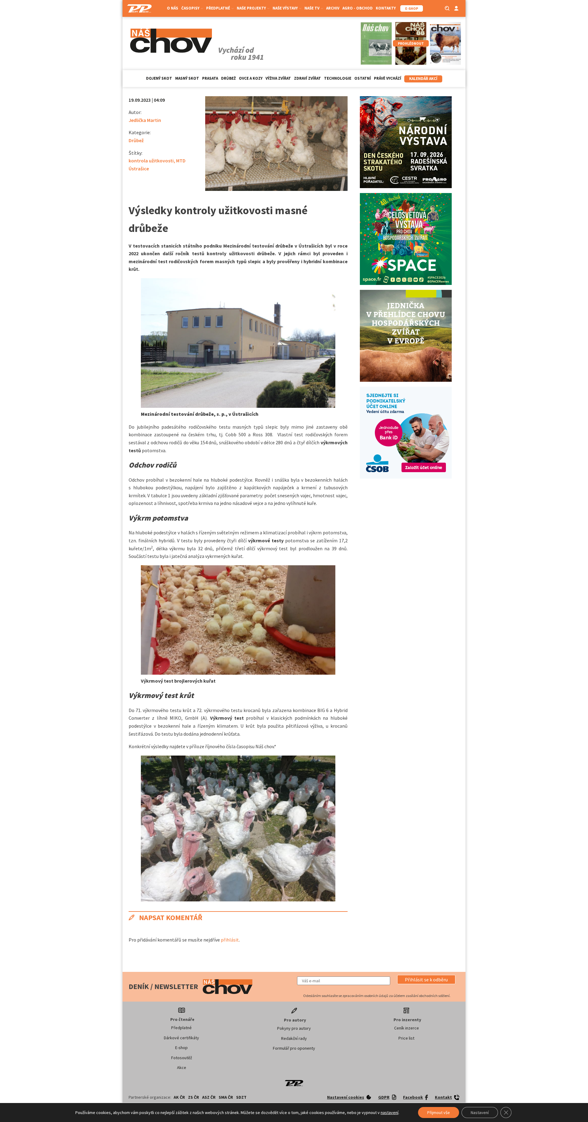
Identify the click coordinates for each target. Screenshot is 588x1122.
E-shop (181, 1047)
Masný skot (187, 78)
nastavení (389, 1112)
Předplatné (181, 1027)
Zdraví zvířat (307, 78)
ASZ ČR (209, 1097)
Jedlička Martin (145, 120)
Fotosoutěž (181, 1057)
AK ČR (179, 1097)
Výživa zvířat (278, 78)
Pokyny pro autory (294, 1028)
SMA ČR (226, 1097)
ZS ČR (193, 1097)
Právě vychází (387, 78)
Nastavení (480, 1112)
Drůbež (228, 78)
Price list (406, 1038)
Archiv (332, 8)
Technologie (337, 78)
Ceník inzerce (406, 1028)
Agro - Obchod (357, 8)
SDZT (241, 1097)
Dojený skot (159, 78)
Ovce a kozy (250, 78)
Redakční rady (294, 1038)
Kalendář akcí (423, 78)
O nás (172, 8)
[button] (426, 979)
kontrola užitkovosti (151, 160)
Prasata (210, 78)
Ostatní (362, 78)
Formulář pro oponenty (294, 1048)
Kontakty (386, 8)
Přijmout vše (438, 1112)
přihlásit (230, 940)
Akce (181, 1067)
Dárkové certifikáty (181, 1038)
